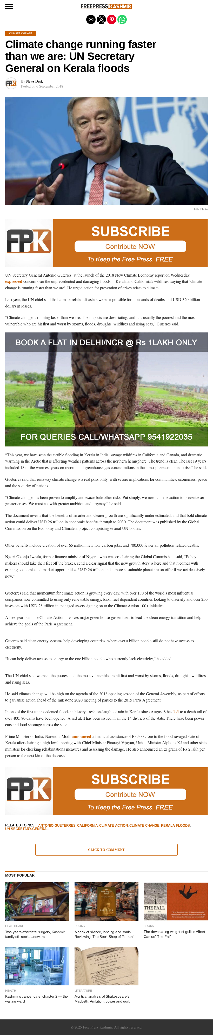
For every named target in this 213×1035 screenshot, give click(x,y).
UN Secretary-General (27, 829)
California (87, 825)
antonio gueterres (57, 825)
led (177, 712)
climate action (113, 825)
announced (81, 736)
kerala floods (175, 825)
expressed (13, 281)
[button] (9, 6)
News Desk (34, 81)
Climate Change (144, 825)
